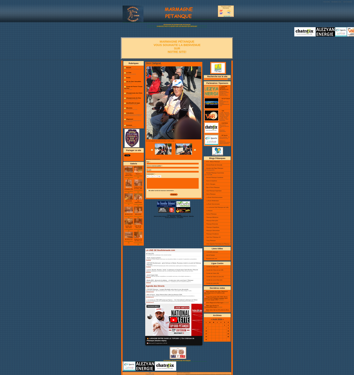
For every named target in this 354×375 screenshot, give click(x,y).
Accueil (128, 67)
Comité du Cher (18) (212, 266)
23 (228, 334)
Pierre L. (138, 174)
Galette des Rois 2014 (128, 226)
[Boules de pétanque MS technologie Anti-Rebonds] (166, 207)
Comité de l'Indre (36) (212, 273)
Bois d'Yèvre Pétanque (213, 187)
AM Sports (224, 135)
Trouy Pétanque (211, 240)
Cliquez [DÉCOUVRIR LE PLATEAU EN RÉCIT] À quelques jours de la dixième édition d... (168, 281)
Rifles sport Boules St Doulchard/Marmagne (211, 306)
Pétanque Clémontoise (213, 230)
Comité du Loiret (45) (212, 283)
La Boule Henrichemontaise (214, 197)
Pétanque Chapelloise (212, 227)
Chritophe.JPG (128, 189)
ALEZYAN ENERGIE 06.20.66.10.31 (224, 88)
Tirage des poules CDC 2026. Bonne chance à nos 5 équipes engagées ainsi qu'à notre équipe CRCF (216, 298)
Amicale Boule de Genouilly (214, 165)
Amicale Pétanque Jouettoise (214, 177)
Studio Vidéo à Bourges (182, 216)
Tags (150, 372)
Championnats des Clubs (134, 93)
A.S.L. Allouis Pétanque (213, 161)
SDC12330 (128, 201)
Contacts (129, 125)
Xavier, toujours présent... (154, 257)
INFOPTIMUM (226, 98)
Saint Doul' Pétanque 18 (213, 237)
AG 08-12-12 (128, 214)
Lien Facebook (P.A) (209, 170)
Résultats (129, 108)
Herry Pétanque (211, 194)
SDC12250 (138, 214)
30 (228, 336)
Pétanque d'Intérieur (174, 215)
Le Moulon (209, 210)
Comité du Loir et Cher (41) (214, 280)
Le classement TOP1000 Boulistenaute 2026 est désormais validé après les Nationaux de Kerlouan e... (171, 266)
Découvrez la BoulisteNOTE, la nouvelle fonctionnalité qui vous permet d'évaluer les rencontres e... (170, 296)
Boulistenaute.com (211, 258)
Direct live (191, 216)
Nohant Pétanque (211, 214)
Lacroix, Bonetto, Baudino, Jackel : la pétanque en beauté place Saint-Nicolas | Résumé (172, 269)
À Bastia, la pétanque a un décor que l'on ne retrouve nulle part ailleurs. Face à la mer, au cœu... (170, 271)
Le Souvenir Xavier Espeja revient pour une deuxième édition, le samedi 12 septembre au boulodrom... (171, 259)
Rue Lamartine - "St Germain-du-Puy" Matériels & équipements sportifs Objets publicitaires (225, 140)
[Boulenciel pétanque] (183, 201)
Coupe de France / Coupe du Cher (133, 87)
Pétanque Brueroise (212, 224)
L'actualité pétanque (212, 252)
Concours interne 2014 (128, 174)
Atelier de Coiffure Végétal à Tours (161, 216)
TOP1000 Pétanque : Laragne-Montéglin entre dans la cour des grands (167, 289)
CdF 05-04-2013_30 (138, 226)
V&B (223, 111)
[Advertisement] (173, 235)
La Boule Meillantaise (212, 200)
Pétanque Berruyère (212, 220)
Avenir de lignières (211, 181)
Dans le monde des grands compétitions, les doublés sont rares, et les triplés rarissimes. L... (169, 276)
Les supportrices (138, 201)
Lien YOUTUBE (208, 174)
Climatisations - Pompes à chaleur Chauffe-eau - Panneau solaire (224, 93)
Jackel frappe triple (152, 275)
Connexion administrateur (183, 373)
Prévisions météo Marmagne (226, 7)
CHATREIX (225, 123)
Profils (128, 77)
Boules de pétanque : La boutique (174, 217)
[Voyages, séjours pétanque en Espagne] (183, 207)
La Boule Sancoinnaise (213, 204)
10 (206, 331)
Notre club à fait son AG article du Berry (217, 310)
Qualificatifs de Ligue (133, 103)
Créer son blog (326, 1)
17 (206, 334)
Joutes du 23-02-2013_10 (138, 240)
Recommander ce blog (336, 1)
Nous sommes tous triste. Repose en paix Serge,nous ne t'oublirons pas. (216, 292)
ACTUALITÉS (150, 253)
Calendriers (130, 113)
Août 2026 (217, 319)
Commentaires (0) (128, 178)
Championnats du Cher (133, 98)
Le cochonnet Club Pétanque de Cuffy (217, 207)
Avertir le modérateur (347, 1)
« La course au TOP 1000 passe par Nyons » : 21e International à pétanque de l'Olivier (172, 300)
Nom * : (148, 162)
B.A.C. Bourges (210, 184)
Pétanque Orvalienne (212, 234)
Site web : (149, 170)
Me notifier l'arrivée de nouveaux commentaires (161, 190)
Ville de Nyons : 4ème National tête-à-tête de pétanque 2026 (164, 294)
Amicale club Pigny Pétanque (214, 168)
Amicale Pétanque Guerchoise (215, 173)
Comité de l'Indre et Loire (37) (215, 276)
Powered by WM (150, 374)
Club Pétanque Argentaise (214, 190)
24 (206, 336)
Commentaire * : (151, 174)
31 (206, 339)
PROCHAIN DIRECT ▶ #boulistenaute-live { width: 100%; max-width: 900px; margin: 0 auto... (169, 290)
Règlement (129, 119)
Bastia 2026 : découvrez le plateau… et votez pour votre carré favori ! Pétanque (170, 280)
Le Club (128, 72)
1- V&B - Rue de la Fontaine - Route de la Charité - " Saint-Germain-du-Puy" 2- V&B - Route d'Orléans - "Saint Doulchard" (225, 116)
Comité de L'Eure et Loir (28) (214, 270)
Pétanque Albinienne (212, 217)
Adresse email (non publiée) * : (155, 166)
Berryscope (173, 216)
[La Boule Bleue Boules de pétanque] (166, 201)
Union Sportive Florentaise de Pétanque (218, 244)
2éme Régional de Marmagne (215, 302)
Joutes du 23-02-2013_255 (138, 187)
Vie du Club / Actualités (133, 81)
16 (228, 331)
